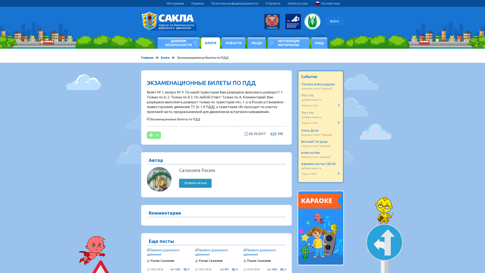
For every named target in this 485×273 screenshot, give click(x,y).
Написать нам (298, 3)
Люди (256, 43)
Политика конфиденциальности (234, 3)
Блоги (210, 43)
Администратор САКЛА (318, 164)
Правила (197, 3)
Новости (234, 43)
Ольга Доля (309, 130)
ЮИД (319, 43)
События (309, 77)
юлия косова (310, 152)
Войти (334, 21)
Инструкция (175, 3)
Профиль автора (195, 182)
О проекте (273, 3)
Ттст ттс (307, 95)
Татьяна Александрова (318, 84)
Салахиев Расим (197, 170)
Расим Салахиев (162, 260)
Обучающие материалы (289, 42)
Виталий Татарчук (314, 141)
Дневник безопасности (178, 42)
